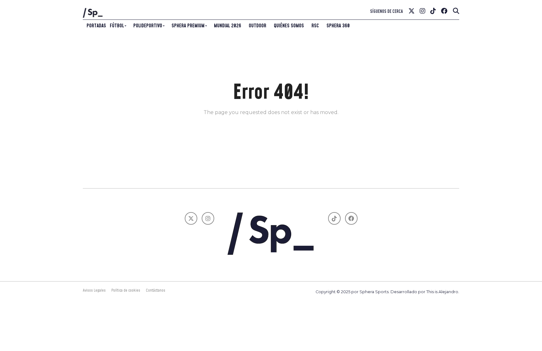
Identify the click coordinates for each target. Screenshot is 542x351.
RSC (315, 25)
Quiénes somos (289, 25)
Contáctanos (155, 290)
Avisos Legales (94, 290)
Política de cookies (125, 290)
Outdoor (257, 25)
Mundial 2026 (227, 25)
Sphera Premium (188, 25)
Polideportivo (147, 25)
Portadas (96, 25)
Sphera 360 (338, 25)
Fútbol (117, 25)
